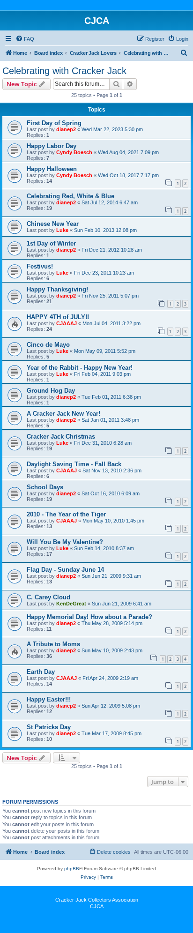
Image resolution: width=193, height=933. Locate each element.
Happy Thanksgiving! (57, 289)
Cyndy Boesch (74, 152)
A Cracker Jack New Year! (63, 413)
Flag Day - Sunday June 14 (65, 569)
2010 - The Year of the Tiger (66, 514)
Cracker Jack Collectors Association (96, 900)
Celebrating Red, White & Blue (70, 196)
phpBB (71, 868)
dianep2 (66, 129)
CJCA (97, 906)
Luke (62, 230)
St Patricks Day (49, 727)
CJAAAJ (66, 323)
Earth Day (41, 671)
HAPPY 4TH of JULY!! (58, 317)
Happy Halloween (52, 168)
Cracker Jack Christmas (61, 436)
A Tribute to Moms (53, 644)
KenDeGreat (71, 603)
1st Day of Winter (51, 243)
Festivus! (40, 266)
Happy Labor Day (51, 145)
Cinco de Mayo (48, 344)
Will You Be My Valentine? (65, 541)
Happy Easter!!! (49, 699)
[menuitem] (24, 39)
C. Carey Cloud (48, 597)
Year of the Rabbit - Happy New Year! (80, 367)
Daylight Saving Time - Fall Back (74, 464)
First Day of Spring (54, 123)
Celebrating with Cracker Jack (64, 71)
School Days (45, 487)
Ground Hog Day (51, 390)
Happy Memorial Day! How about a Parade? (89, 616)
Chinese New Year (53, 223)
